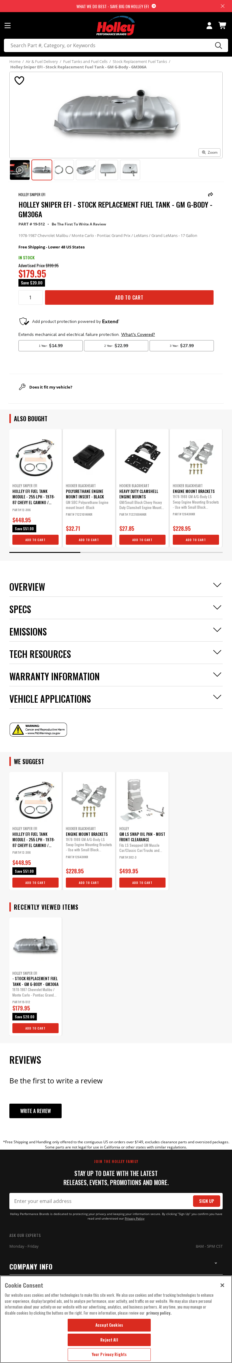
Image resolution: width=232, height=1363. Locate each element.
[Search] (217, 45)
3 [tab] (187, 552)
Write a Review (35, 1111)
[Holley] (116, 25)
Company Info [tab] (31, 1266)
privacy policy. (159, 1313)
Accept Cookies (109, 1325)
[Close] (222, 1285)
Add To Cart (129, 297)
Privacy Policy (134, 1218)
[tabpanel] (35, 488)
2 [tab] (116, 552)
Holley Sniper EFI (31, 194)
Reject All (109, 1340)
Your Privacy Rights (109, 1354)
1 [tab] (45, 552)
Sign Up (206, 1201)
